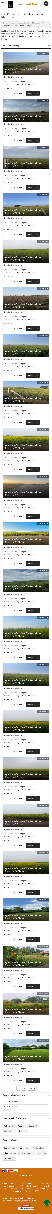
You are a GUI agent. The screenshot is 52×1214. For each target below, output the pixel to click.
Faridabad (37, 1148)
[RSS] (37, 1191)
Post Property (23, 1186)
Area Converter (11, 1188)
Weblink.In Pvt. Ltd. (29, 1201)
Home (5, 23)
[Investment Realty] (24, 4)
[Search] (46, 3)
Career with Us (42, 1183)
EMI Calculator (26, 1188)
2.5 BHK (6, 1109)
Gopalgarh (8, 1131)
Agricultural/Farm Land (13, 1101)
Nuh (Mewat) (25, 1153)
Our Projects (9, 1186)
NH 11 (21, 1131)
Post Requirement (39, 1186)
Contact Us (17, 1191)
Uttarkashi (8, 1158)
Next (32, 1088)
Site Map (29, 1191)
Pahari (7, 1126)
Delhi (40, 1153)
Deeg (19, 1126)
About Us (14, 1183)
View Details (18, 93)
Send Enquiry (33, 93)
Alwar (22, 1148)
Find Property (26, 1183)
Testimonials (40, 1188)
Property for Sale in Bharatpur (28, 23)
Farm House (9, 1106)
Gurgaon (7, 1148)
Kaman (31, 1126)
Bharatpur (12, 23)
